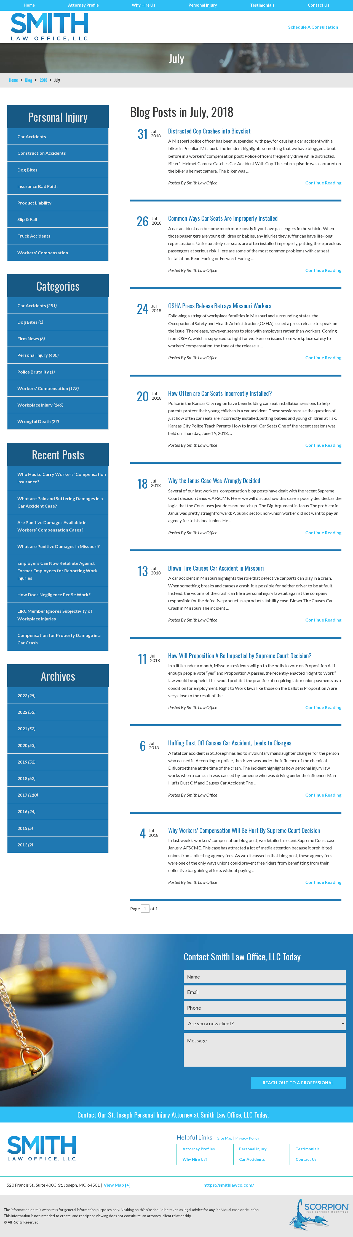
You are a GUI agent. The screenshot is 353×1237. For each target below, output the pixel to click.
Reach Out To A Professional (298, 1082)
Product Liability (34, 202)
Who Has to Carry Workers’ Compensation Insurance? (61, 478)
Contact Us (318, 5)
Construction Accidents (41, 153)
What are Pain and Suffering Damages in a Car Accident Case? (60, 502)
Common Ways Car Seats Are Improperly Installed (223, 218)
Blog (28, 80)
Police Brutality (36, 371)
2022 (26, 712)
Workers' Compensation (42, 252)
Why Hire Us (143, 5)
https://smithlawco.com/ (229, 1184)
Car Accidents (31, 136)
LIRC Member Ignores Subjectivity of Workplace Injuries (54, 614)
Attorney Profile (83, 5)
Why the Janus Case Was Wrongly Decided (214, 480)
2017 (27, 794)
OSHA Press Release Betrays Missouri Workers (219, 305)
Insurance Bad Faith (37, 186)
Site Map (224, 1138)
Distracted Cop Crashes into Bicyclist (209, 130)
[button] (261, 1149)
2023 (26, 695)
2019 (26, 761)
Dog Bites (27, 169)
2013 (25, 844)
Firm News (31, 338)
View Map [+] (117, 1184)
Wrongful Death (38, 421)
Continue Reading (323, 182)
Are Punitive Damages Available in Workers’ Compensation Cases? (52, 526)
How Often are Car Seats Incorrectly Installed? (220, 393)
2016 (26, 811)
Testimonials (262, 5)
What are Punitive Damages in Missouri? (58, 546)
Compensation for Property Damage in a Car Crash (59, 639)
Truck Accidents (33, 235)
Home (29, 5)
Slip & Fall (27, 219)
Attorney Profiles (199, 1148)
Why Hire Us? (195, 1159)
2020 (26, 745)
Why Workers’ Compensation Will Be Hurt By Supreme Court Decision (244, 830)
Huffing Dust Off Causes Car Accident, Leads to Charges (230, 742)
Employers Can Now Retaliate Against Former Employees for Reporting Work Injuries (57, 570)
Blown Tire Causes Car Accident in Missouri (216, 567)
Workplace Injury (40, 404)
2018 (43, 80)
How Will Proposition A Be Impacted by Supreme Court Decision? (240, 655)
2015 (25, 828)
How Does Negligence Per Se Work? (54, 594)
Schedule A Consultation (313, 26)
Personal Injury (203, 5)
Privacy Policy (247, 1138)
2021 (26, 728)
